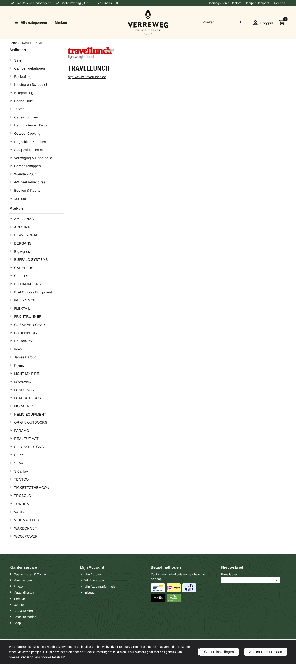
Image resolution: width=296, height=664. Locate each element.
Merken (61, 22)
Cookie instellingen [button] (219, 652)
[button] (263, 22)
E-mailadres (250, 574)
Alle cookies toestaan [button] (265, 652)
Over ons (278, 3)
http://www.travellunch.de (87, 77)
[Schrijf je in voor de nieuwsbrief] (276, 580)
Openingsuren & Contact (224, 3)
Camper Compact (257, 3)
